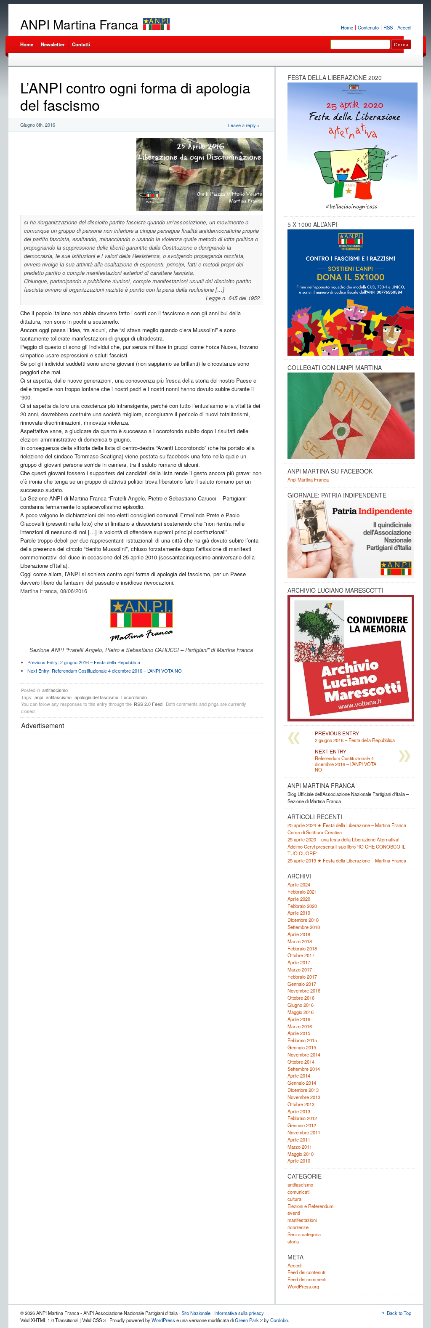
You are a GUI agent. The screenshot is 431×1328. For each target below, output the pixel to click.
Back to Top (399, 1312)
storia (293, 1241)
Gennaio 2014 (301, 1082)
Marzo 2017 (299, 969)
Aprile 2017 (298, 962)
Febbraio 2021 (302, 891)
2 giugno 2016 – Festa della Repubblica (83, 662)
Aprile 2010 (298, 1160)
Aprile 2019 (298, 912)
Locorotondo (134, 697)
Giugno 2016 (300, 1004)
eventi (293, 1212)
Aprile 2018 (298, 934)
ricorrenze (298, 1227)
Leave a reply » (244, 125)
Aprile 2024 (298, 884)
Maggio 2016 (300, 1012)
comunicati (298, 1191)
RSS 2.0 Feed (148, 703)
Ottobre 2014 (300, 1061)
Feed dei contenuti (306, 1272)
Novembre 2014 (303, 1054)
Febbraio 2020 (302, 905)
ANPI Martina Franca (79, 24)
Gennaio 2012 (301, 1125)
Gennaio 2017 (301, 983)
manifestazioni (302, 1219)
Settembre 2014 (303, 1068)
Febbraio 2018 (302, 948)
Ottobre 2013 (300, 1104)
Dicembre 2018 (303, 919)
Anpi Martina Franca (308, 479)
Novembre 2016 (303, 990)
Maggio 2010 (300, 1153)
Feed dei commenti (306, 1279)
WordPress (163, 1320)
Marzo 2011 (299, 1146)
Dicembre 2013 (303, 1089)
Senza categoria (304, 1234)
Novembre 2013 (303, 1097)
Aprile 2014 (298, 1075)
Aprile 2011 (298, 1139)
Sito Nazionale (195, 1312)
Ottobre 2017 (300, 955)
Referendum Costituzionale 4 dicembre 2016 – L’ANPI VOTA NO (104, 670)
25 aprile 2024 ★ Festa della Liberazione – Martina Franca (346, 825)
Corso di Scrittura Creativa (314, 832)
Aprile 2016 (298, 1019)
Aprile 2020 (298, 898)
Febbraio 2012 (302, 1118)
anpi (39, 697)
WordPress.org (303, 1286)
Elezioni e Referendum (310, 1206)
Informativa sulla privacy (239, 1312)
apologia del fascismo (96, 697)
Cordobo (279, 1320)
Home (347, 27)
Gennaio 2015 (301, 1047)
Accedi (404, 27)
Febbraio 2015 (302, 1040)
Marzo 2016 (299, 1026)
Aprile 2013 (298, 1111)
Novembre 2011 (303, 1132)
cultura (294, 1198)
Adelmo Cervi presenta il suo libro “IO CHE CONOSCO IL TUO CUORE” (346, 850)
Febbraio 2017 (302, 976)
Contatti (81, 44)
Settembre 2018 (303, 926)
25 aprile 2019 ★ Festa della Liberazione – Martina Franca (346, 860)
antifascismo (55, 690)
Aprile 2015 (298, 1033)
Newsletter (52, 44)
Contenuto (368, 27)
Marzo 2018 (299, 941)
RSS (388, 27)
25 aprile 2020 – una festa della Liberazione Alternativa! (343, 839)
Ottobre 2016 (300, 997)
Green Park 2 (249, 1320)
